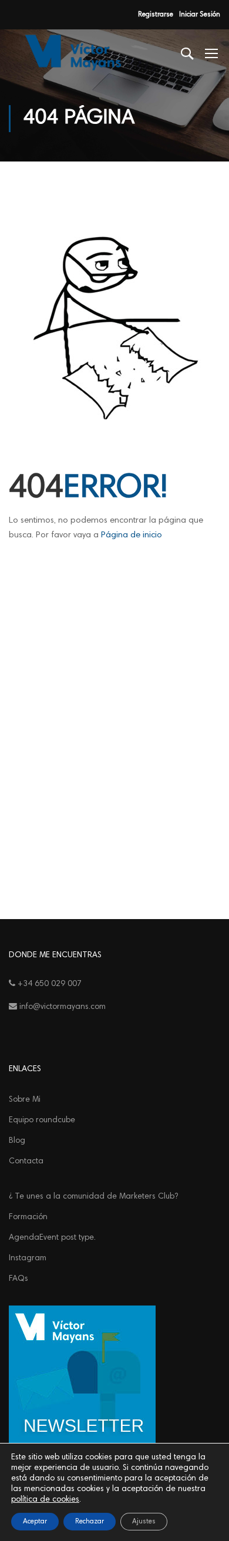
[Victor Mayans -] (71, 52)
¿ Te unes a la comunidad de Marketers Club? (93, 1197)
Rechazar (89, 1521)
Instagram (27, 1258)
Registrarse (155, 14)
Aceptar (35, 1521)
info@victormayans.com (61, 1007)
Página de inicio (131, 535)
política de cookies (45, 1500)
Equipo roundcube (42, 1120)
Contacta (26, 1162)
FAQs (18, 1279)
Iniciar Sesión (199, 14)
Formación (28, 1217)
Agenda (52, 1238)
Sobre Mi (25, 1100)
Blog (17, 1141)
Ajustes (144, 1521)
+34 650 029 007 (48, 984)
